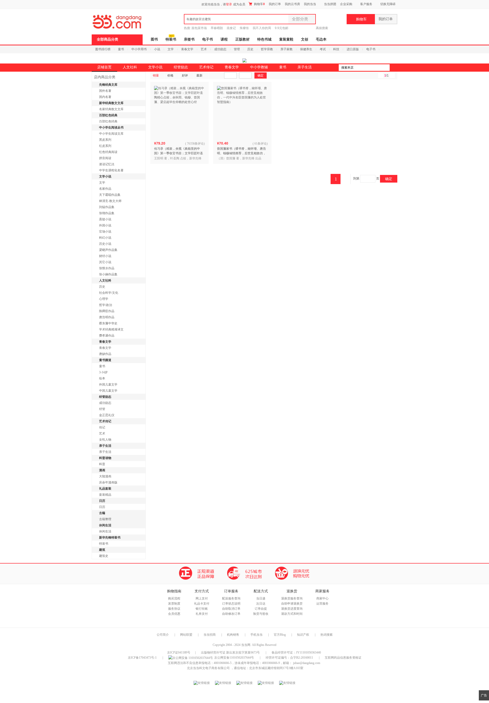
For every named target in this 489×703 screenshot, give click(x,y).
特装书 (171, 39)
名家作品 (105, 188)
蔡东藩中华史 (108, 323)
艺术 (204, 49)
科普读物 (105, 458)
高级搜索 (322, 28)
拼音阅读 (105, 158)
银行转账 (202, 608)
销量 (156, 75)
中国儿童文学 (108, 390)
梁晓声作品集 (108, 250)
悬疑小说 (105, 219)
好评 (185, 75)
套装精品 (105, 494)
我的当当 (310, 4)
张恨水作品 (106, 268)
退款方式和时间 (292, 614)
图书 (154, 39)
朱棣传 (244, 28)
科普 (102, 464)
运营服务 (322, 603)
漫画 (102, 470)
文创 (304, 39)
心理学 (103, 299)
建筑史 (103, 556)
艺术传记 (206, 67)
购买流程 (174, 598)
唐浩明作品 (106, 317)
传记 (102, 427)
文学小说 (155, 67)
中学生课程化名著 (111, 170)
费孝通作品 (106, 335)
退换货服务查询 (292, 598)
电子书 (207, 39)
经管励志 (181, 67)
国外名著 (105, 91)
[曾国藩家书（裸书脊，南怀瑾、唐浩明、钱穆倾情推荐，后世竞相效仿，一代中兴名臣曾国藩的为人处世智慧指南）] (242, 111)
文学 (171, 49)
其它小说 (105, 262)
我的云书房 (292, 4)
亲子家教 (286, 49)
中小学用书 (139, 49)
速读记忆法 (106, 164)
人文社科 (130, 67)
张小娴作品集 (108, 274)
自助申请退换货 (292, 603)
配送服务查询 (231, 598)
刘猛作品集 (106, 207)
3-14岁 (103, 372)
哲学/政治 (105, 305)
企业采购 (346, 4)
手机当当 (256, 634)
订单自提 (261, 608)
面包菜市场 (199, 28)
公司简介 (163, 634)
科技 (336, 49)
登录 (229, 4)
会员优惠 (174, 614)
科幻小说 (105, 237)
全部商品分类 (107, 39)
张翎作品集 (106, 213)
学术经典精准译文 (111, 329)
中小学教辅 (259, 67)
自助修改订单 (231, 614)
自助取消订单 (231, 608)
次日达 (260, 603)
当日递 (260, 598)
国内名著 (105, 97)
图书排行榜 (103, 49)
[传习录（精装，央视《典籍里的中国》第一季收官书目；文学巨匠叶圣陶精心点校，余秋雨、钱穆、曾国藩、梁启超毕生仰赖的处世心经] (179, 111)
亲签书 (189, 39)
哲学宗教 (267, 49)
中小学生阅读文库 (111, 133)
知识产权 (303, 634)
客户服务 (366, 4)
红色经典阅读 (108, 152)
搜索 (393, 67)
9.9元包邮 (281, 28)
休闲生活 (105, 525)
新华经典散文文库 (111, 103)
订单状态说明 (231, 603)
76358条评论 (195, 143)
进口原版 (353, 49)
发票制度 (174, 603)
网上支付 (202, 598)
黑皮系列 (105, 140)
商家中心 (322, 598)
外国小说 (105, 225)
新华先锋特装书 (109, 537)
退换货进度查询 (292, 608)
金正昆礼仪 (106, 415)
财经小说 (105, 256)
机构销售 (233, 634)
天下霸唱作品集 (109, 195)
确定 (388, 179)
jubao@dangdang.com (306, 663)
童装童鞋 (286, 39)
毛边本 (321, 39)
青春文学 (187, 49)
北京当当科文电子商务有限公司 (208, 668)
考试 (323, 49)
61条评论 (260, 143)
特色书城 (264, 39)
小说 (157, 49)
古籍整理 (105, 519)
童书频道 (105, 360)
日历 (102, 501)
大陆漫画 (105, 476)
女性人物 (105, 439)
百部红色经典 (108, 115)
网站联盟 (186, 634)
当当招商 (209, 634)
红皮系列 (105, 146)
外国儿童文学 (108, 384)
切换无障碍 (388, 4)
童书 (121, 49)
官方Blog (280, 634)
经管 (102, 409)
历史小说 (105, 244)
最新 (199, 75)
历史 (250, 49)
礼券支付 (202, 614)
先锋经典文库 (108, 84)
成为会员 (239, 4)
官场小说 (105, 231)
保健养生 (306, 49)
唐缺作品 (105, 354)
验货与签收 (260, 614)
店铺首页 (104, 67)
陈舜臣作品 (106, 311)
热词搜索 (326, 634)
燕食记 (231, 28)
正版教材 (242, 39)
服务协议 (174, 608)
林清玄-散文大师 (110, 201)
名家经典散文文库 (111, 109)
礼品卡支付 (201, 603)
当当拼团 (330, 4)
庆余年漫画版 (108, 482)
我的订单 (275, 4)
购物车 (259, 4)
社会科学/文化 (108, 293)
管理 (237, 49)
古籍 (102, 513)
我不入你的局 (262, 28)
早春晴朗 (217, 28)
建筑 (102, 550)
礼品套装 (105, 488)
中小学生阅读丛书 (111, 127)
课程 (224, 39)
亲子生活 (304, 67)
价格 (170, 75)
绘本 (102, 378)
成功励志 (220, 49)
